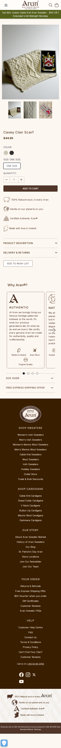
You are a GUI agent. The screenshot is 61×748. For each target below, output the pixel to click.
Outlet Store (30, 474)
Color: (7, 147)
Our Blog (30, 546)
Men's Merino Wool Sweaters (30, 449)
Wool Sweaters (30, 459)
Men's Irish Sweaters (30, 439)
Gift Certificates (30, 601)
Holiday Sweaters (30, 469)
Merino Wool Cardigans (30, 515)
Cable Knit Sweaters (30, 454)
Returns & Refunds (30, 586)
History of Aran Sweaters (30, 542)
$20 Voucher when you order (30, 596)
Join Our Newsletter (30, 561)
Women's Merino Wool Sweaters (30, 444)
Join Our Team (30, 566)
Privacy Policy (30, 647)
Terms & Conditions (30, 642)
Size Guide (13, 378)
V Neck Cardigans (30, 505)
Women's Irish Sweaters (30, 434)
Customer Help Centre (30, 627)
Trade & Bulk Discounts (30, 479)
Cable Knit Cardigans (30, 495)
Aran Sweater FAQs (30, 610)
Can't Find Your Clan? (30, 652)
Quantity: (9, 173)
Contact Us (31, 637)
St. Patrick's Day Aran (31, 551)
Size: (12, 159)
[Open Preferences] (4, 743)
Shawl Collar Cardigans (30, 500)
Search (50, 5)
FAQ (30, 632)
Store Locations (30, 556)
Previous (7, 330)
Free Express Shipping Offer (25, 387)
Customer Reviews (31, 605)
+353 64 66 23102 (35, 664)
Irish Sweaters (30, 464)
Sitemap (37, 729)
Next (54, 330)
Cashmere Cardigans (30, 520)
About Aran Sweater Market (30, 537)
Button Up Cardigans (30, 510)
